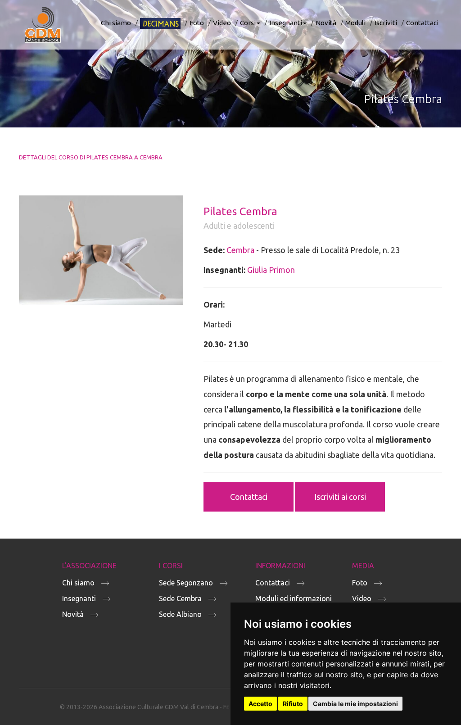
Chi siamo (116, 23)
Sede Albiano (180, 614)
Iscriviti (386, 23)
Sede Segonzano (186, 583)
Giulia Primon (271, 269)
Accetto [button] (260, 703)
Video (222, 23)
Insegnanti (285, 23)
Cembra (240, 249)
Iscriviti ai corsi (340, 496)
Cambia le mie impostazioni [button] (355, 703)
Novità (326, 23)
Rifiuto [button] (293, 703)
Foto (197, 23)
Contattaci (422, 23)
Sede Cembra (180, 598)
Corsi (248, 23)
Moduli (355, 23)
